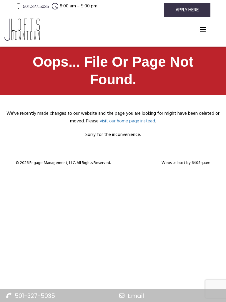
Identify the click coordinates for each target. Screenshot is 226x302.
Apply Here (187, 9)
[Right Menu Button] (203, 28)
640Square (201, 163)
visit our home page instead (127, 121)
